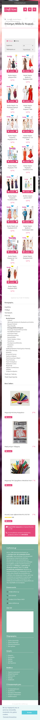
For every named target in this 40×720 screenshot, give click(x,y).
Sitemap (10, 661)
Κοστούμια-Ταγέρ (12, 333)
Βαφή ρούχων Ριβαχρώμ (12, 446)
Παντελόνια (10, 341)
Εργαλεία (8, 352)
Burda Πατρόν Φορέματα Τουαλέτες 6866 (12, 198)
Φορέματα (10, 345)
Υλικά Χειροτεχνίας (11, 377)
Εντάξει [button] (29, 712)
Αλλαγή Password (13, 674)
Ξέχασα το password (14, 672)
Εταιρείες (10, 655)
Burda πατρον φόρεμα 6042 (12, 76)
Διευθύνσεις (11, 691)
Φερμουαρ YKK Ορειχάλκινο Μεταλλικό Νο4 (18, 480)
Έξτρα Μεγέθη (11, 326)
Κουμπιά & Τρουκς (11, 354)
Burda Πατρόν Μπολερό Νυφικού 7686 (27, 107)
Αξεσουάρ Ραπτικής (11, 350)
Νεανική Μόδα (11, 337)
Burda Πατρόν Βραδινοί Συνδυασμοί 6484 (27, 228)
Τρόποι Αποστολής (13, 640)
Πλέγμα (10, 41)
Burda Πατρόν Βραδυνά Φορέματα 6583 (27, 77)
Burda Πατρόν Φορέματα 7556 (12, 167)
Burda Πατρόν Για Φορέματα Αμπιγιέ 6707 (12, 107)
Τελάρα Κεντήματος (11, 371)
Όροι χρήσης (11, 646)
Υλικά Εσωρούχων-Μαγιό (13, 358)
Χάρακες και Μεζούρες (12, 367)
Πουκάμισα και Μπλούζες (14, 343)
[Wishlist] (16, 71)
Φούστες (9, 347)
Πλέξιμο (7, 310)
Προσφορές (8, 313)
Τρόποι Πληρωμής (13, 642)
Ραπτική (9, 19)
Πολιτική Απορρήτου (14, 644)
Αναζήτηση (11, 680)
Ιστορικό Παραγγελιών (14, 694)
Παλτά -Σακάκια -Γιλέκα (13, 339)
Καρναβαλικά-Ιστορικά (13, 331)
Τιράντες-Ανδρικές (11, 356)
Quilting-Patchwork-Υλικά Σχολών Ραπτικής (18, 348)
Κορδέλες (8, 307)
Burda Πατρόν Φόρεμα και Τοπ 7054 (12, 258)
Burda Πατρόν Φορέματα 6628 (27, 257)
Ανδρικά (9, 320)
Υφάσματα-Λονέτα (11, 364)
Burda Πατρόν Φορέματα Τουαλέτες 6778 (28, 167)
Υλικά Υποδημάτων (11, 362)
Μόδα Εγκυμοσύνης (13, 335)
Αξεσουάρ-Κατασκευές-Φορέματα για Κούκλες (20, 322)
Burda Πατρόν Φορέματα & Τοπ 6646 (28, 137)
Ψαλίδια (8, 369)
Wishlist (10, 659)
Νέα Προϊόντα (12, 663)
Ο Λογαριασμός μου (20, 3)
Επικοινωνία (11, 676)
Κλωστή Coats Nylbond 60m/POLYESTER (17, 514)
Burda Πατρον (17, 19)
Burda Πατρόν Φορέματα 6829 (12, 287)
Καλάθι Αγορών (12, 696)
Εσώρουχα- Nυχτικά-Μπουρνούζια (17, 330)
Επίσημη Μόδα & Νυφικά (13, 21)
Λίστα (17, 41)
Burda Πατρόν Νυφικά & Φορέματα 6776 (12, 137)
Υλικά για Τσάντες (11, 374)
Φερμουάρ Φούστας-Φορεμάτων (14, 412)
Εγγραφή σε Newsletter (14, 692)
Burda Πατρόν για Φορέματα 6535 (12, 227)
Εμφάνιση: (9, 45)
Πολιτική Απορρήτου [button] (9, 717)
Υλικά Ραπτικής (10, 360)
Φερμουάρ (9, 365)
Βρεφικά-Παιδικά (12, 324)
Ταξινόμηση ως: (11, 49)
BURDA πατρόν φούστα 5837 (27, 197)
